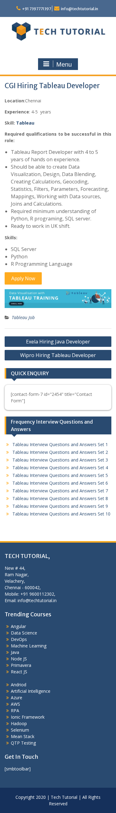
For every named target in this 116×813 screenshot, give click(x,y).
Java (15, 652)
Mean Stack (22, 736)
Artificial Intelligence (30, 691)
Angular (18, 626)
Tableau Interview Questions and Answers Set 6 (60, 483)
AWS (15, 704)
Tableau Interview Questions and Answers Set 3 (60, 460)
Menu (64, 64)
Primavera (21, 665)
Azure (16, 697)
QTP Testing (23, 743)
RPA (15, 710)
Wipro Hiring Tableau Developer (58, 355)
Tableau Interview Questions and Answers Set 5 (60, 475)
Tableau (25, 123)
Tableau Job (23, 317)
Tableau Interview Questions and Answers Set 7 (60, 491)
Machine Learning (28, 646)
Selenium (20, 730)
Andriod (18, 685)
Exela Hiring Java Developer (58, 341)
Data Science (24, 633)
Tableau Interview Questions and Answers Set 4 (60, 467)
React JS (19, 672)
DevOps (19, 639)
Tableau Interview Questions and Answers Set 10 (61, 514)
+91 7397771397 (36, 8)
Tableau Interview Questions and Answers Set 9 (60, 506)
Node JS (19, 659)
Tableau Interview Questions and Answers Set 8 (60, 498)
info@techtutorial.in (79, 8)
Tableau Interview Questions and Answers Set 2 (60, 452)
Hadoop (19, 723)
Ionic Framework (28, 717)
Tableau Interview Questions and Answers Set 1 (60, 444)
